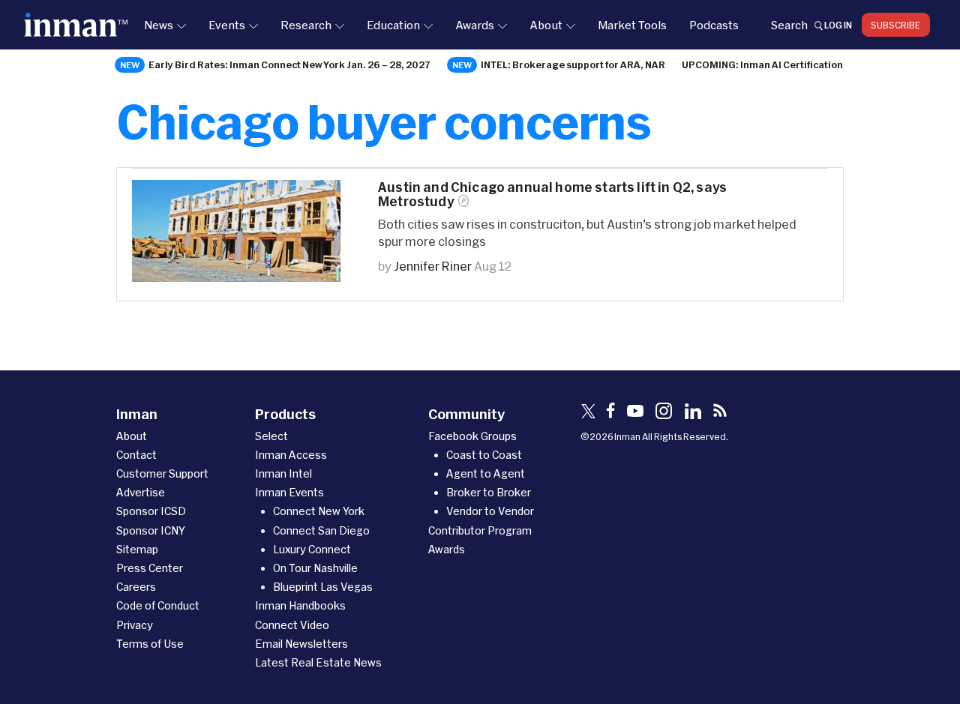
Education (393, 24)
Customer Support (162, 473)
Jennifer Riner (433, 266)
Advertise (140, 492)
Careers (136, 586)
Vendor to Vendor (490, 511)
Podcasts (714, 24)
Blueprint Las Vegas (323, 586)
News (158, 24)
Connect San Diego (321, 530)
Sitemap (137, 549)
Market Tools (632, 24)
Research (306, 24)
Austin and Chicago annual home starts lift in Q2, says (552, 194)
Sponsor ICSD (151, 511)
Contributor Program (480, 530)
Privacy (134, 625)
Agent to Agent (485, 473)
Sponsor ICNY (150, 530)
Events (226, 24)
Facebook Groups (472, 436)
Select (271, 436)
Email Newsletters (301, 643)
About (546, 24)
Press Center (149, 568)
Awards (474, 24)
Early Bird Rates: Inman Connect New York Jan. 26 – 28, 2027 (289, 64)
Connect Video (292, 625)
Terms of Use (150, 643)
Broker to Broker (488, 492)
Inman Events (289, 492)
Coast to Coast (484, 454)
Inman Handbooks (300, 605)
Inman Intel (283, 473)
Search (789, 24)
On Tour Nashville (315, 568)
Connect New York (318, 511)
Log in (838, 24)
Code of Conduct (158, 605)
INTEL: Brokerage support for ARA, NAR (573, 64)
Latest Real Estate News (318, 662)
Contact (136, 454)
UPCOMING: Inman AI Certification (762, 64)
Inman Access (291, 454)
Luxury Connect (312, 549)
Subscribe (896, 24)
